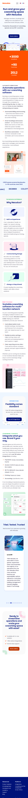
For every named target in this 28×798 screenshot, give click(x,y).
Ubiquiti (7, 472)
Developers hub (6, 788)
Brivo (22, 465)
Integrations (18, 784)
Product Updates (6, 784)
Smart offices (18, 790)
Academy (5, 790)
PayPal (7, 462)
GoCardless (19, 460)
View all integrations (14, 419)
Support (4, 792)
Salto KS (17, 465)
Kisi (6, 467)
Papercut (13, 475)
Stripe (14, 460)
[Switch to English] (20, 3)
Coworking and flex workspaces (20, 787)
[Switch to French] (23, 3)
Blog (3, 794)
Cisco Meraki (19, 470)
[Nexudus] (6, 3)
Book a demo (14, 36)
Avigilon (9, 467)
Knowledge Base (6, 786)
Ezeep (18, 475)
